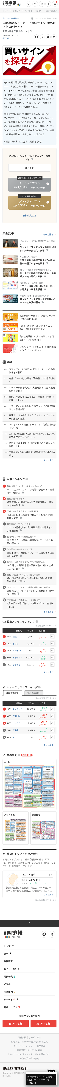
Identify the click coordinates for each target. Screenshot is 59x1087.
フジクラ (16, 664)
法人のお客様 (43, 1023)
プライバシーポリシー (24, 1045)
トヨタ (16, 643)
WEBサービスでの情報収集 (35, 1041)
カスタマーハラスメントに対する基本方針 (30, 1054)
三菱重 (16, 730)
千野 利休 (7, 38)
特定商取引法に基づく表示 (29, 1050)
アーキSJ (17, 650)
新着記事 (16, 10)
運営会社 (22, 1037)
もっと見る (48, 234)
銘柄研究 (8, 961)
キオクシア (17, 657)
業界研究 (8, 976)
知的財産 (41, 1045)
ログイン (29, 167)
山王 (15, 636)
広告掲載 (15, 1041)
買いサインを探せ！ (33, 10)
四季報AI (8, 991)
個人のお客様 (15, 1023)
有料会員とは (29, 215)
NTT (15, 737)
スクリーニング (12, 968)
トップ (5, 10)
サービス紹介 (35, 1037)
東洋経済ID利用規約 (29, 1058)
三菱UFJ (16, 716)
